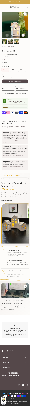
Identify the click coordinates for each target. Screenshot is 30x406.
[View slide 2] (16, 341)
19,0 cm (22, 69)
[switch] (3, 404)
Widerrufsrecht (16, 403)
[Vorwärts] (23, 35)
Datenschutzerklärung (7, 401)
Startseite (4, 46)
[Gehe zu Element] (4, 41)
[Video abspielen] (15, 290)
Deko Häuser (11, 46)
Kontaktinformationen (22, 401)
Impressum (15, 401)
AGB (11, 403)
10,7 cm (5, 69)
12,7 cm (14, 69)
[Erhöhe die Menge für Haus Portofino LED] (10, 76)
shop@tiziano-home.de (12, 333)
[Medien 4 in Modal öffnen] (25, 14)
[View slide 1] (14, 341)
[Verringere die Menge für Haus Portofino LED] (3, 76)
